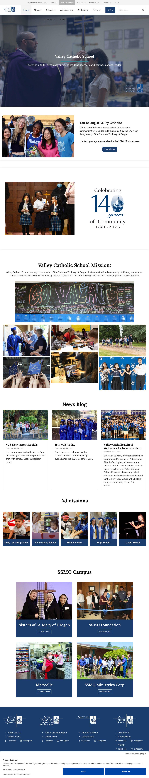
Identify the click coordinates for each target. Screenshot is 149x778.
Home (26, 10)
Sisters (54, 2)
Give (110, 10)
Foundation (94, 2)
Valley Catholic (67, 2)
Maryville (81, 2)
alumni (107, 485)
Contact (76, 19)
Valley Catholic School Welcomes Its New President (123, 446)
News (117, 2)
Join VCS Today (65, 444)
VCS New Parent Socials (22, 444)
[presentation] (25, 425)
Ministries (107, 2)
